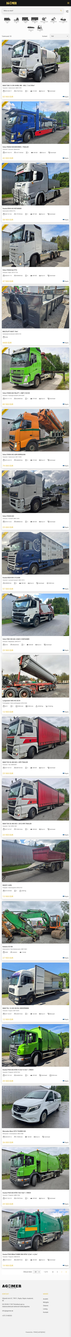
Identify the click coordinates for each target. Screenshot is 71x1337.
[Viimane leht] (66, 1272)
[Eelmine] (57, 1272)
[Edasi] (62, 1272)
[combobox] (59, 36)
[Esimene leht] (53, 1272)
